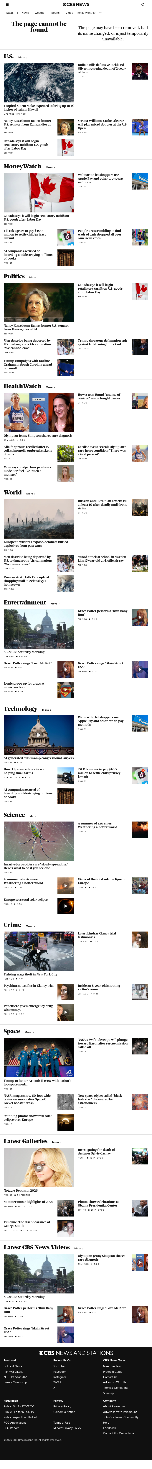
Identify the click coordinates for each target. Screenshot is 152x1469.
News (25, 13)
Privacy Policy (62, 1406)
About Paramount (114, 1406)
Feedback (109, 1428)
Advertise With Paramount (120, 1411)
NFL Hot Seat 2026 (16, 1377)
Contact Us (110, 1377)
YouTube (59, 1366)
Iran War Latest (13, 1371)
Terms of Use (61, 1422)
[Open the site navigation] (29, 4)
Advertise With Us (114, 1382)
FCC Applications (15, 1422)
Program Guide (112, 1371)
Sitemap (108, 1393)
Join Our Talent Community (120, 1417)
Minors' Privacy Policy (67, 1428)
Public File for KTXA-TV (19, 1411)
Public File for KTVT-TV (19, 1406)
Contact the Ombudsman (119, 1433)
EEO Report (11, 1428)
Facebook (59, 1371)
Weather (40, 13)
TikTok (57, 1382)
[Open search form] (143, 4)
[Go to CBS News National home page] (76, 4)
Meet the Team (112, 1366)
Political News (13, 1366)
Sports (55, 13)
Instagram (59, 1377)
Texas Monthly (86, 13)
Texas (10, 13)
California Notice (64, 1411)
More (22, 57)
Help (106, 1422)
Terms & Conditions (115, 1387)
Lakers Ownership (15, 1382)
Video (69, 13)
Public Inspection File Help (21, 1417)
